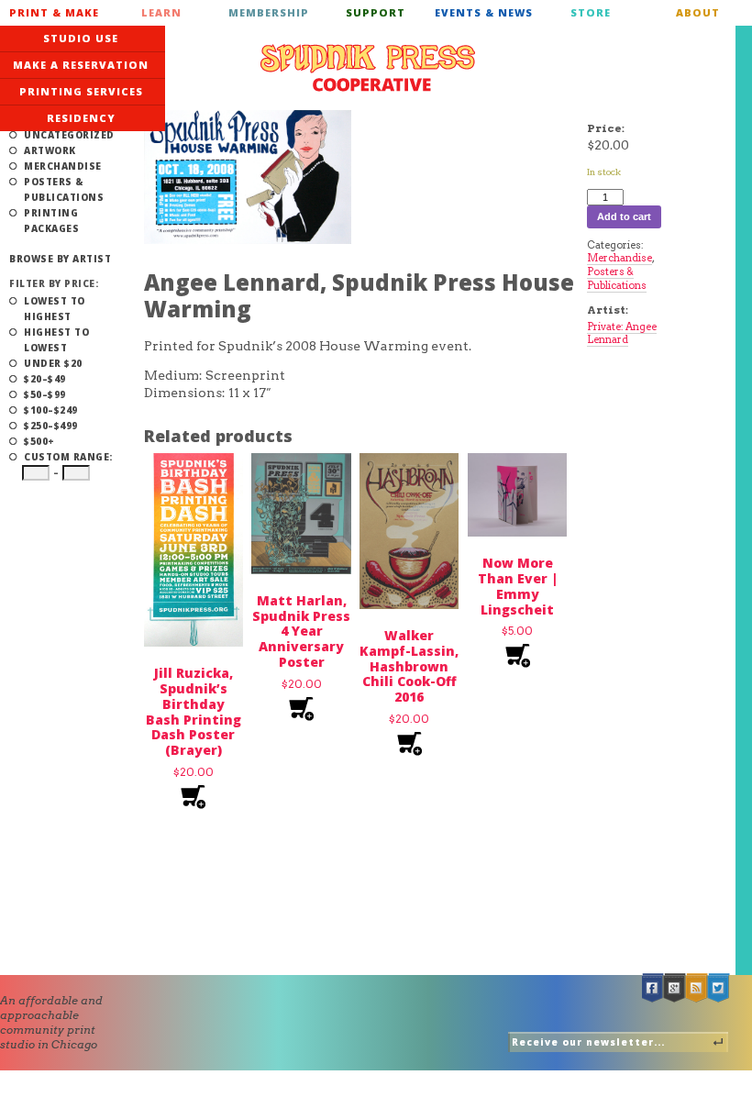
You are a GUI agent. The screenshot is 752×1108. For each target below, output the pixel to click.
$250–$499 (51, 425)
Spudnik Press (367, 68)
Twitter (719, 988)
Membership (268, 12)
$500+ (39, 441)
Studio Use (80, 38)
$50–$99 (45, 394)
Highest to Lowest (56, 340)
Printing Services (81, 91)
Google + (675, 988)
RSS (697, 988)
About (698, 12)
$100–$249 (51, 410)
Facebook (653, 988)
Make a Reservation (81, 65)
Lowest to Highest (54, 308)
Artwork (50, 150)
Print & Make (54, 12)
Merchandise (63, 166)
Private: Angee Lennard (622, 333)
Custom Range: (68, 456)
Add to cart (193, 797)
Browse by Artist (60, 258)
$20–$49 (45, 378)
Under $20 (53, 363)
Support (375, 12)
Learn (161, 12)
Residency (81, 118)
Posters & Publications (64, 189)
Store (590, 12)
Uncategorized (69, 134)
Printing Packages (51, 220)
